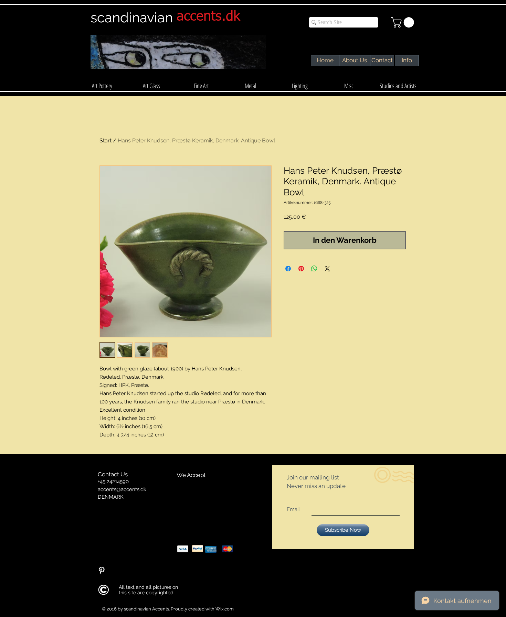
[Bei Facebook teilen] (288, 268)
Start (105, 140)
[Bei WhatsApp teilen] (314, 268)
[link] (404, 22)
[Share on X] (327, 268)
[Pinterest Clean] (101, 570)
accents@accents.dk (122, 489)
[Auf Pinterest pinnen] (301, 268)
